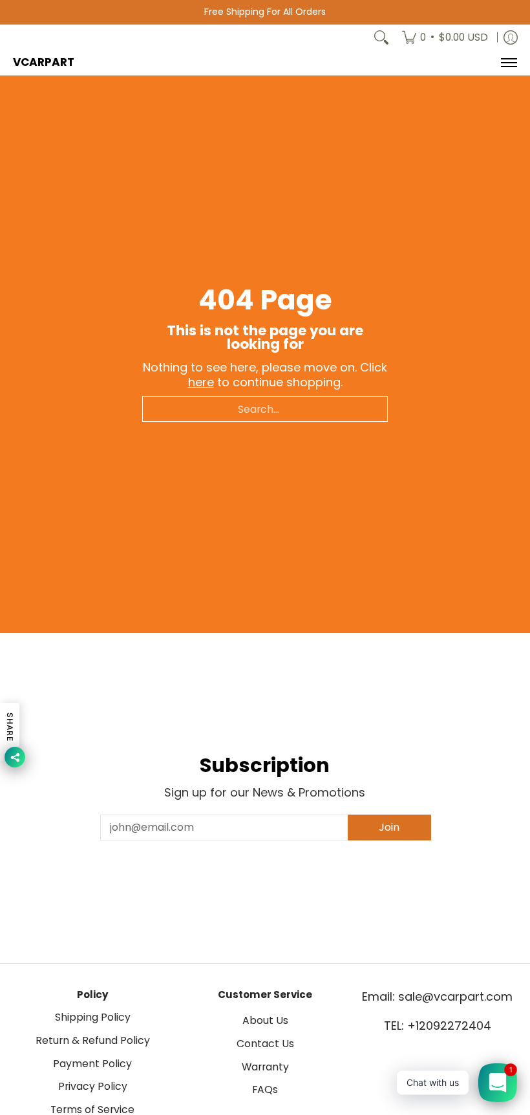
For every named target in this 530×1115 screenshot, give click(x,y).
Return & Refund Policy (93, 1040)
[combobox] (265, 409)
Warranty (265, 1066)
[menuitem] (445, 37)
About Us (265, 1020)
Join (389, 827)
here (201, 382)
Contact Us (265, 1043)
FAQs (265, 1089)
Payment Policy (92, 1063)
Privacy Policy (92, 1086)
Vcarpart (43, 62)
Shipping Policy (93, 1017)
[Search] (381, 37)
